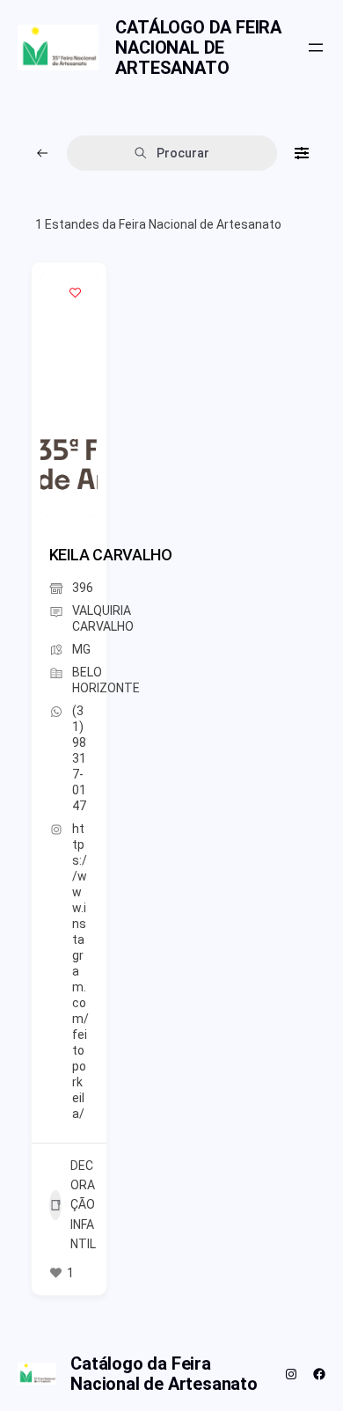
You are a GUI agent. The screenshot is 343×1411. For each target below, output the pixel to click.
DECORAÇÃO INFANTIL (83, 1205)
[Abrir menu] (315, 47)
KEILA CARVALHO (110, 554)
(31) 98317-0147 (79, 758)
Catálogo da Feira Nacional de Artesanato (198, 47)
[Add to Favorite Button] (75, 293)
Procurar (183, 153)
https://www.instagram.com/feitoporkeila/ (80, 971)
